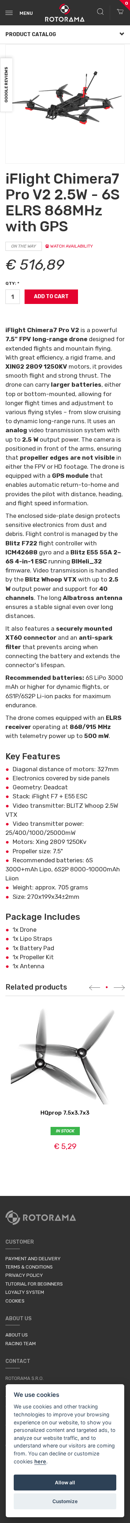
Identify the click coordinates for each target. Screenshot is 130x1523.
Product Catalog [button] (30, 34)
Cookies (15, 1301)
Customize (65, 1501)
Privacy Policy (24, 1275)
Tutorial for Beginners (34, 1284)
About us (16, 1335)
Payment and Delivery (33, 1258)
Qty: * (12, 283)
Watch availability (71, 246)
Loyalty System (24, 1292)
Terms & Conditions (29, 1267)
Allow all (65, 1482)
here (40, 1461)
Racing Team (20, 1343)
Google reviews (6, 85)
